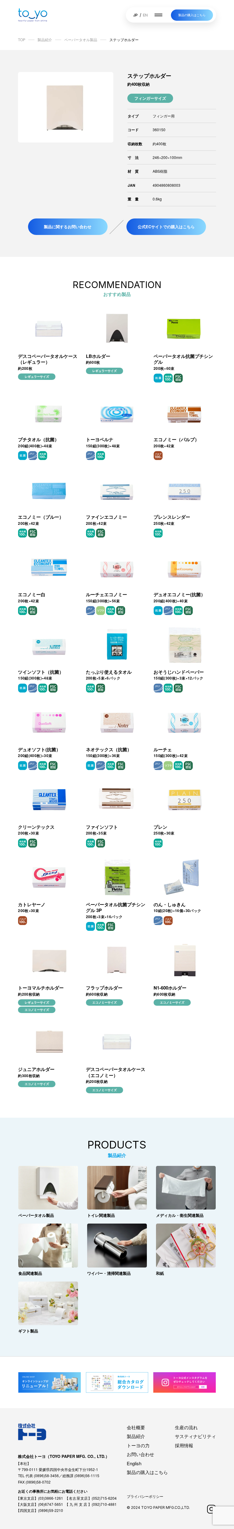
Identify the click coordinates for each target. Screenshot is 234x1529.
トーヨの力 (138, 1445)
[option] (65, 107)
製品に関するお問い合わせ (67, 226)
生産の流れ (186, 1427)
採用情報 (184, 1445)
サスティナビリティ (195, 1436)
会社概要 (136, 1427)
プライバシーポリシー (145, 1496)
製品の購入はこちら (192, 15)
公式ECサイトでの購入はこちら (166, 226)
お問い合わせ (140, 1454)
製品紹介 (136, 1436)
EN (145, 15)
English (134, 1463)
